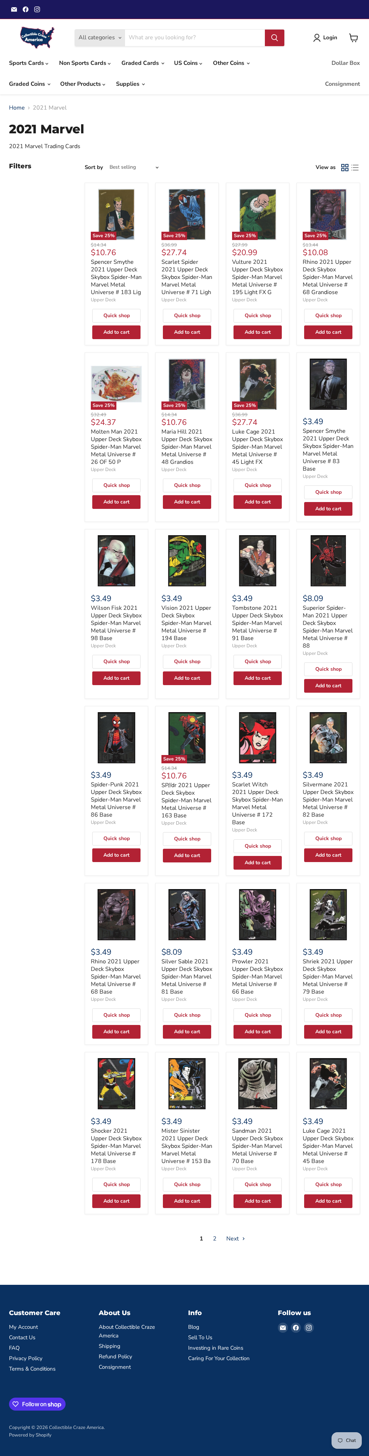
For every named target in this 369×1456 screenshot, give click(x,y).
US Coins (186, 63)
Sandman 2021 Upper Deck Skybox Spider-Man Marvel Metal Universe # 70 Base (257, 1146)
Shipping (109, 1346)
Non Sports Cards (83, 63)
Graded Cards (140, 63)
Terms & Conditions (32, 1368)
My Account (23, 1327)
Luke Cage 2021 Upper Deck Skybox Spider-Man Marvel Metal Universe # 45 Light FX (257, 447)
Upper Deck (103, 300)
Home (17, 108)
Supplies (128, 84)
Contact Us (22, 1337)
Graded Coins (27, 84)
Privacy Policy (26, 1358)
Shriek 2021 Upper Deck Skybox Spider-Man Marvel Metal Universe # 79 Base (328, 977)
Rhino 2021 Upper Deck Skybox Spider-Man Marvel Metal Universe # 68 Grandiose (328, 277)
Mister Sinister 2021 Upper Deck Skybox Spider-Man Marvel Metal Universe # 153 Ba (186, 1146)
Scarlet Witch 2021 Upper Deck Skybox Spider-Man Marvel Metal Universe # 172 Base (257, 803)
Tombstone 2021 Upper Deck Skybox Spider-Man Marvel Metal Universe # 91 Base (257, 623)
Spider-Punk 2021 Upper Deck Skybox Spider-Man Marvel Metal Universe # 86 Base (116, 800)
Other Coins (229, 63)
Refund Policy (115, 1356)
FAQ (14, 1347)
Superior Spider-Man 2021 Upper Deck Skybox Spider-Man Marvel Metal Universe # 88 (328, 627)
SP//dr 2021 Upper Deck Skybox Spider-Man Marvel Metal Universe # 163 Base (186, 800)
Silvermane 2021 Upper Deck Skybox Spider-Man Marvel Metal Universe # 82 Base (328, 800)
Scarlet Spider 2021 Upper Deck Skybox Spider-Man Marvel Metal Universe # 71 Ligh (186, 277)
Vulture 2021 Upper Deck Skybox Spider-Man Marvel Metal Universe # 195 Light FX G (257, 277)
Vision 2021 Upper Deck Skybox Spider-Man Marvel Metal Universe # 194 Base (186, 623)
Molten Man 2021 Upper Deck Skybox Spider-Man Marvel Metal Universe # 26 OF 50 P (116, 447)
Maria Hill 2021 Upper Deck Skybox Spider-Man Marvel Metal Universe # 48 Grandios (186, 447)
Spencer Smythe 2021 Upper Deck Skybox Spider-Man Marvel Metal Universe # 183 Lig (116, 277)
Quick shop (116, 315)
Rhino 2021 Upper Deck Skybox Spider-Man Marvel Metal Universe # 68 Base (116, 977)
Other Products (81, 84)
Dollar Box (346, 63)
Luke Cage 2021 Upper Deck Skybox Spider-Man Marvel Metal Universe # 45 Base (328, 1146)
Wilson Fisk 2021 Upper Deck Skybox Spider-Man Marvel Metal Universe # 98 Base (116, 623)
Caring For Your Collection (219, 1358)
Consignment (342, 84)
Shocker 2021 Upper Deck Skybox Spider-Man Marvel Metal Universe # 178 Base (116, 1146)
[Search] (274, 38)
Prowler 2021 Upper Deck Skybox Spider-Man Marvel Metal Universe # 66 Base (257, 977)
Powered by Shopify (30, 1435)
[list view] (355, 168)
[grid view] (345, 168)
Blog (193, 1327)
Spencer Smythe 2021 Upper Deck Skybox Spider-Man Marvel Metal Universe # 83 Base (328, 450)
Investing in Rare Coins (215, 1347)
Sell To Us (200, 1337)
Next (233, 1239)
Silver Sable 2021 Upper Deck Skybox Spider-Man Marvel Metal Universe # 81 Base (186, 977)
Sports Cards (27, 63)
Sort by (94, 167)
